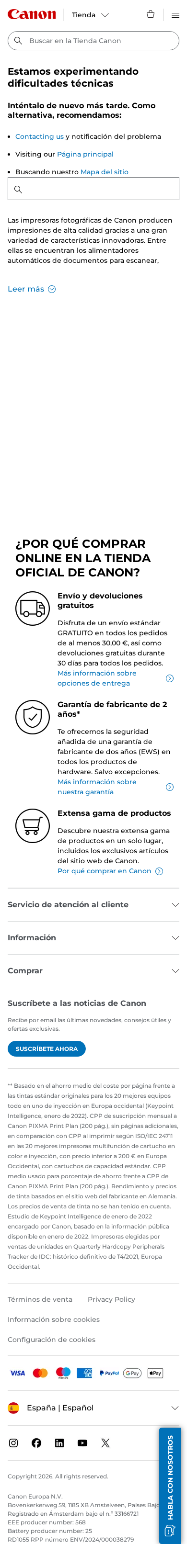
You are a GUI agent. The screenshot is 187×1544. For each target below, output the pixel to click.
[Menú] (175, 14)
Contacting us (39, 136)
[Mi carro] (151, 14)
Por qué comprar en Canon (105, 871)
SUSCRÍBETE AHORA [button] (47, 1048)
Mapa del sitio (105, 172)
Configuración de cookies (51, 1339)
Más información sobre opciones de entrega (97, 678)
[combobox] (93, 40)
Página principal (85, 154)
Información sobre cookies (54, 1319)
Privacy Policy (111, 1299)
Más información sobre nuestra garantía (97, 787)
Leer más (26, 288)
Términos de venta (40, 1299)
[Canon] (32, 14)
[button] (170, 1486)
